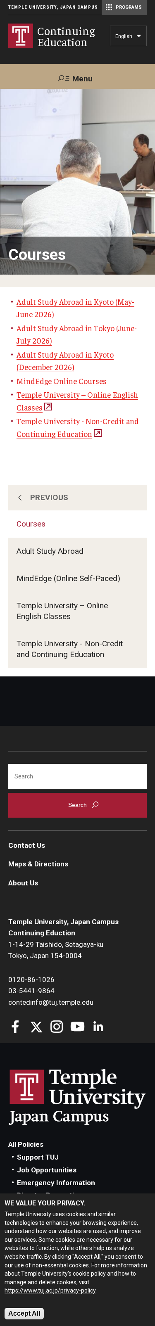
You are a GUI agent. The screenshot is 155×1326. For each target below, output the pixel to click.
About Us (23, 883)
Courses (31, 524)
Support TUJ (38, 1157)
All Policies (25, 1144)
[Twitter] (36, 1027)
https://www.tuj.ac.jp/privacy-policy (50, 1290)
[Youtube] (77, 1027)
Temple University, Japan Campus (53, 7)
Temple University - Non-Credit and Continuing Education (70, 649)
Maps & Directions (38, 864)
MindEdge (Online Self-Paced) (68, 578)
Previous (49, 497)
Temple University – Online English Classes (62, 611)
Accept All (24, 1313)
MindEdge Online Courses (62, 381)
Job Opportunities (46, 1170)
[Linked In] (98, 1027)
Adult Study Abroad (50, 551)
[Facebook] (15, 1027)
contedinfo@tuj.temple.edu (50, 1002)
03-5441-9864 (31, 991)
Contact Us (26, 845)
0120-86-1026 (31, 979)
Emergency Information (56, 1183)
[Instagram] (57, 1027)
